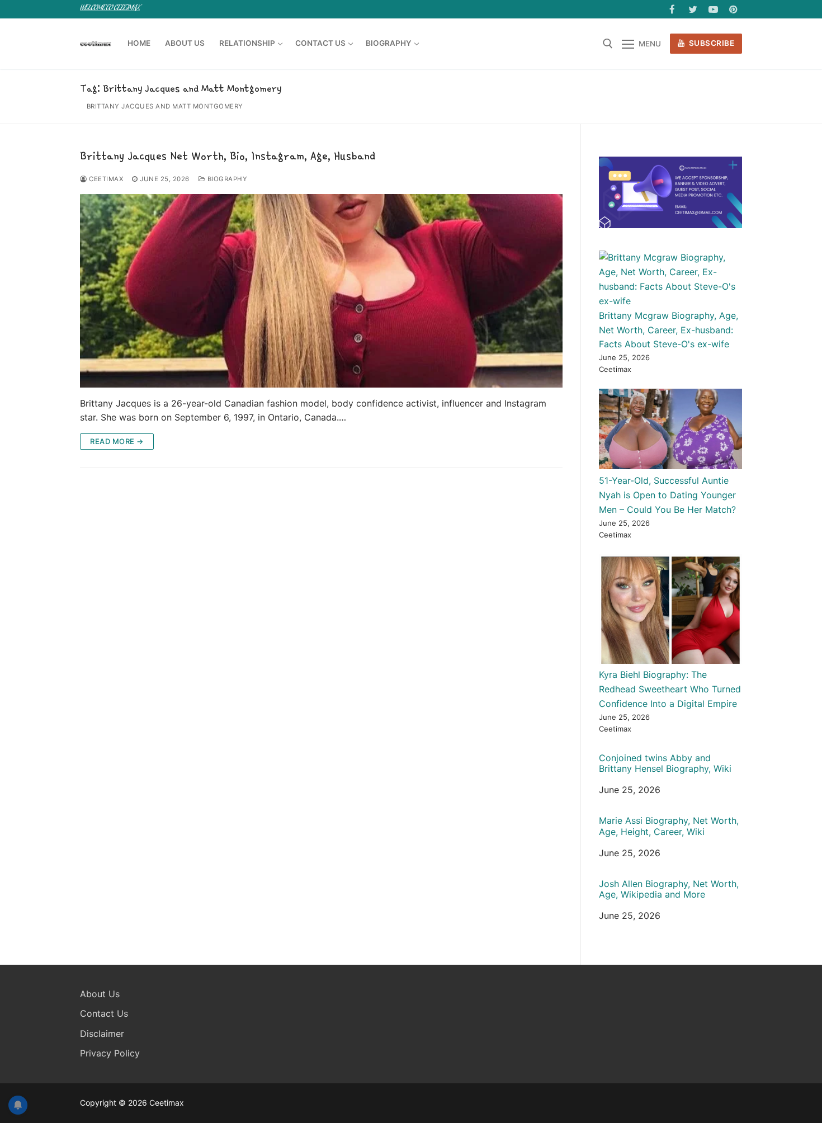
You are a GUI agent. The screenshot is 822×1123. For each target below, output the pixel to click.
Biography (226, 179)
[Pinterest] (733, 9)
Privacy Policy (110, 1053)
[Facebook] (672, 9)
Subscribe (710, 43)
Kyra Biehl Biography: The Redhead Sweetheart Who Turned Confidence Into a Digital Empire (670, 689)
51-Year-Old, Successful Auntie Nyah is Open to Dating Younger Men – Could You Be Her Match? (667, 495)
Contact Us (104, 1013)
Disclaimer (102, 1033)
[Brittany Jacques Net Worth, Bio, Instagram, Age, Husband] (321, 290)
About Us (100, 993)
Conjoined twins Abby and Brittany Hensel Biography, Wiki (665, 763)
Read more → (117, 441)
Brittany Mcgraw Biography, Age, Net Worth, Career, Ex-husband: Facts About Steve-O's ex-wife (668, 330)
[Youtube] (713, 9)
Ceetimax (105, 179)
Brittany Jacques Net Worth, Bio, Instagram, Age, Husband (227, 155)
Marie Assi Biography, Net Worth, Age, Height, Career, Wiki (669, 826)
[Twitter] (692, 9)
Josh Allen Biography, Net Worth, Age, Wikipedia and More (669, 889)
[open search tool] (608, 44)
